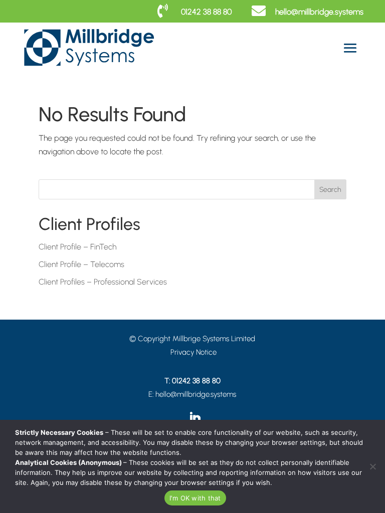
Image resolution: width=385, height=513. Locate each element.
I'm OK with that (195, 498)
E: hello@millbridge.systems (192, 394)
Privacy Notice (193, 352)
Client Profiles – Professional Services (103, 282)
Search (330, 189)
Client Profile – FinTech (77, 246)
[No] (372, 466)
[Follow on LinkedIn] (195, 418)
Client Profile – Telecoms (81, 264)
